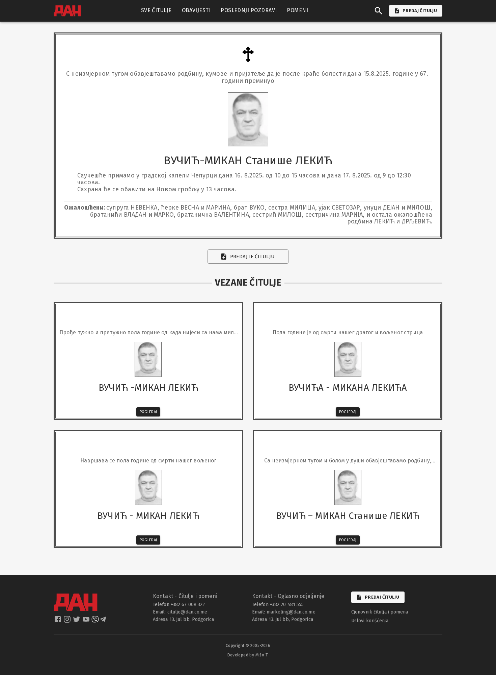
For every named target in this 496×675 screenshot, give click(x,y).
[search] (378, 11)
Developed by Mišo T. (248, 655)
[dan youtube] (86, 621)
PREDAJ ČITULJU (420, 10)
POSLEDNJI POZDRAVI (249, 10)
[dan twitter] (77, 621)
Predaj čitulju (382, 597)
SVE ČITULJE (156, 10)
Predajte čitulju (252, 257)
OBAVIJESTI (196, 10)
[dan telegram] (103, 621)
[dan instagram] (68, 621)
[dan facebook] (58, 621)
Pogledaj (148, 412)
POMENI (297, 10)
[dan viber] (95, 621)
